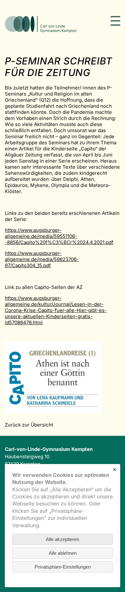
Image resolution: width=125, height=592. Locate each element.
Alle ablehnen (63, 553)
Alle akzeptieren (62, 539)
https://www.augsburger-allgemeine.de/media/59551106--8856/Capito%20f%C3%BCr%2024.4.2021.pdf (59, 236)
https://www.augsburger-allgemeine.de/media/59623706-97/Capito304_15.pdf (42, 259)
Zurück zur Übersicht (29, 425)
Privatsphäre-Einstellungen (63, 567)
